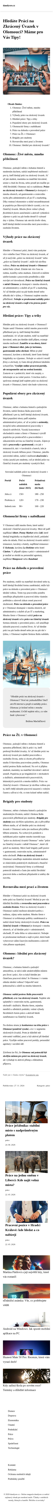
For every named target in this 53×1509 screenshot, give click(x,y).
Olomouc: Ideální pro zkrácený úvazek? (30, 145)
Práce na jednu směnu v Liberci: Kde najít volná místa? (22, 1180)
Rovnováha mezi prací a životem (27, 141)
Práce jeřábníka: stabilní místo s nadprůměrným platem (22, 1130)
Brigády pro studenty (22, 138)
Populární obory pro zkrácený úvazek (29, 123)
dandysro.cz (9, 5)
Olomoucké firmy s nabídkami (26, 126)
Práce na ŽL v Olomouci (23, 134)
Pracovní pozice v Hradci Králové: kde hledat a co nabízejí (22, 1229)
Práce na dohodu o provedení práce (28, 130)
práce (48, 1086)
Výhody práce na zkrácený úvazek (28, 115)
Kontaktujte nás (32, 1075)
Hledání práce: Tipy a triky (24, 119)
